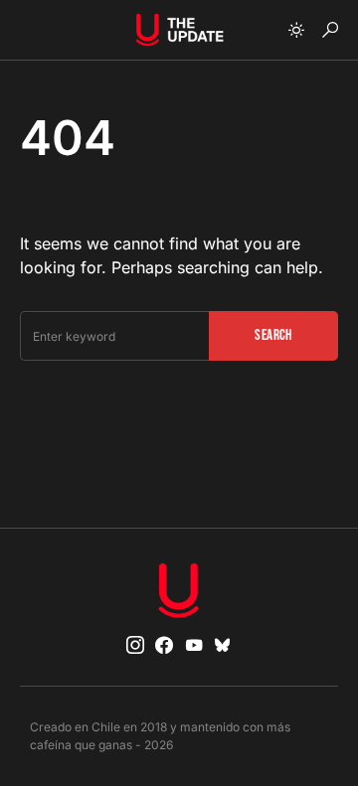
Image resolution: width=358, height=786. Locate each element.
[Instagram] (135, 645)
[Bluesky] (223, 645)
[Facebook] (164, 645)
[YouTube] (194, 645)
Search (273, 335)
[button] (296, 30)
